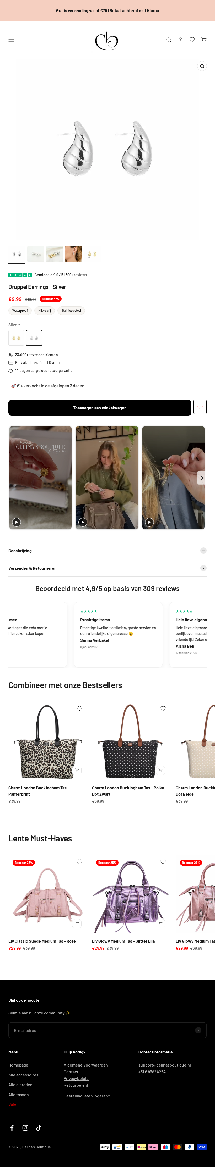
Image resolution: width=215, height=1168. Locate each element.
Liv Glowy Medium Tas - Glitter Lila (123, 940)
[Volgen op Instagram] (25, 1127)
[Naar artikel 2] (35, 255)
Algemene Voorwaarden (86, 1064)
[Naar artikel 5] (92, 255)
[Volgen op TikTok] (38, 1127)
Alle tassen (18, 1094)
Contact (71, 1071)
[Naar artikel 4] (73, 255)
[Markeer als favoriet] (200, 407)
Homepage (18, 1064)
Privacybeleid (76, 1078)
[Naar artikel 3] (54, 255)
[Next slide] (202, 478)
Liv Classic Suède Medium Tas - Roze (42, 940)
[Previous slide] (13, 478)
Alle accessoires (23, 1074)
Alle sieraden (20, 1084)
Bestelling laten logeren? (87, 1095)
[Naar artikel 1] (16, 255)
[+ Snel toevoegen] (77, 770)
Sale (12, 1104)
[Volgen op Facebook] (11, 1127)
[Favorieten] (192, 39)
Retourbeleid (76, 1084)
